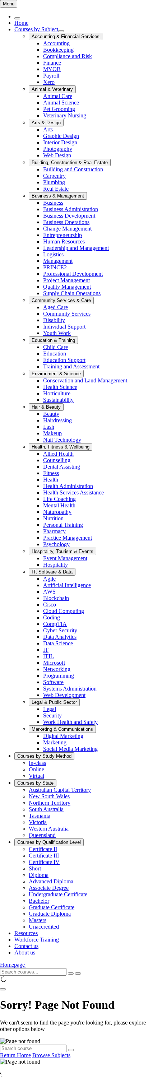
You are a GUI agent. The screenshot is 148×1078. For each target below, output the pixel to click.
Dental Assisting (61, 467)
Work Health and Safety (70, 722)
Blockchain (56, 598)
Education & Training (53, 340)
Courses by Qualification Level (49, 842)
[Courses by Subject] (61, 31)
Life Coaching (59, 499)
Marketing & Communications (62, 729)
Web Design (57, 155)
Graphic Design (61, 136)
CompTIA (55, 624)
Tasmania (39, 816)
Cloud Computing (63, 611)
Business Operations (66, 222)
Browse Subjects (51, 1055)
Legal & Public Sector (54, 702)
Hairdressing (57, 420)
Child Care (55, 347)
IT (45, 650)
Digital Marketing (63, 736)
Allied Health (58, 454)
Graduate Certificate (51, 907)
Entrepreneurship (62, 235)
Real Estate (56, 189)
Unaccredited (44, 927)
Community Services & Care (61, 300)
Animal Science (61, 102)
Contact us (26, 946)
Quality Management (67, 287)
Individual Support (64, 327)
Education (54, 353)
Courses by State (35, 783)
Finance (52, 63)
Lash (48, 427)
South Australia (46, 809)
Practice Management (67, 538)
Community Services (67, 314)
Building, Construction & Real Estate (70, 162)
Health (50, 480)
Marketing (54, 742)
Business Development (69, 216)
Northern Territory (49, 803)
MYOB (52, 69)
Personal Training (63, 525)
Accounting (56, 43)
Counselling (56, 460)
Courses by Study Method (44, 756)
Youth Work (57, 333)
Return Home (15, 1055)
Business (53, 203)
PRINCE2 (55, 267)
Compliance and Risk (67, 56)
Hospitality (55, 565)
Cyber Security (60, 630)
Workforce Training (36, 940)
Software (53, 682)
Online (36, 769)
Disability (54, 320)
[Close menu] (17, 18)
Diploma (38, 875)
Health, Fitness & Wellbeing (60, 447)
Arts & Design (46, 122)
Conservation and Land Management (85, 380)
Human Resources (64, 241)
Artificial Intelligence (67, 585)
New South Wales (49, 796)
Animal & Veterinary (52, 89)
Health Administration (68, 486)
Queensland (42, 835)
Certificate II (43, 849)
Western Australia (49, 829)
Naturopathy (57, 512)
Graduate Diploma (50, 914)
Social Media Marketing (70, 749)
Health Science (60, 387)
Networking (56, 669)
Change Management (67, 229)
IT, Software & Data (52, 572)
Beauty (51, 414)
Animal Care (57, 96)
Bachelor (39, 901)
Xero (49, 82)
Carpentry (54, 176)
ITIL (48, 656)
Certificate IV (44, 862)
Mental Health (59, 505)
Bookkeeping (58, 50)
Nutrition (53, 518)
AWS (49, 592)
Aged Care (55, 307)
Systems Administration (70, 689)
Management (58, 261)
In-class (37, 763)
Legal (49, 709)
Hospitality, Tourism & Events (62, 551)
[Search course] (71, 1050)
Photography (57, 149)
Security (52, 715)
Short (35, 868)
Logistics (53, 254)
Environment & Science (56, 373)
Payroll (51, 76)
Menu (8, 3)
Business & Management (58, 196)
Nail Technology (62, 440)
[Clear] (71, 973)
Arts (48, 129)
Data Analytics (60, 637)
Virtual (36, 776)
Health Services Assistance (73, 492)
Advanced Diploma (51, 881)
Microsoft (54, 663)
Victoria (38, 822)
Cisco (49, 604)
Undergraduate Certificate (58, 894)
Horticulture (56, 393)
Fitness (51, 473)
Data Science (58, 643)
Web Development (64, 695)
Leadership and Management (76, 248)
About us (24, 952)
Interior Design (60, 142)
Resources (26, 933)
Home (21, 23)
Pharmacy (54, 531)
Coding (51, 617)
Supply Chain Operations (72, 293)
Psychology (56, 544)
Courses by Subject (36, 29)
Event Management (65, 558)
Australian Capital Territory (60, 790)
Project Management (66, 280)
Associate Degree (49, 888)
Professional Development (73, 274)
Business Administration (70, 209)
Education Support (64, 360)
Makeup (52, 433)
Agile (49, 579)
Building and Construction (73, 169)
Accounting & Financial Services (66, 36)
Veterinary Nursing (64, 115)
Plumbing (54, 182)
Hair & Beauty (46, 407)
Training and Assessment (71, 366)
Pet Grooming (59, 109)
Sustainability (58, 400)
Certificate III (44, 855)
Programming (58, 676)
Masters (37, 920)
